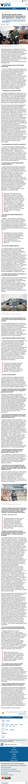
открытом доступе (22, 713)
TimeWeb (11, 774)
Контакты (14, 758)
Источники (14, 749)
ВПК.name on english (6, 767)
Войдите (4, 741)
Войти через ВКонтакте (11, 744)
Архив (14, 747)
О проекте (14, 756)
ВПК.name (17, 765)
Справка (14, 754)
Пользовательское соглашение (9, 769)
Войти (25, 0)
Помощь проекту (14, 760)
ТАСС (8, 12)
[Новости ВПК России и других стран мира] (5, 6)
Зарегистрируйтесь (20, 740)
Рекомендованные (14, 752)
